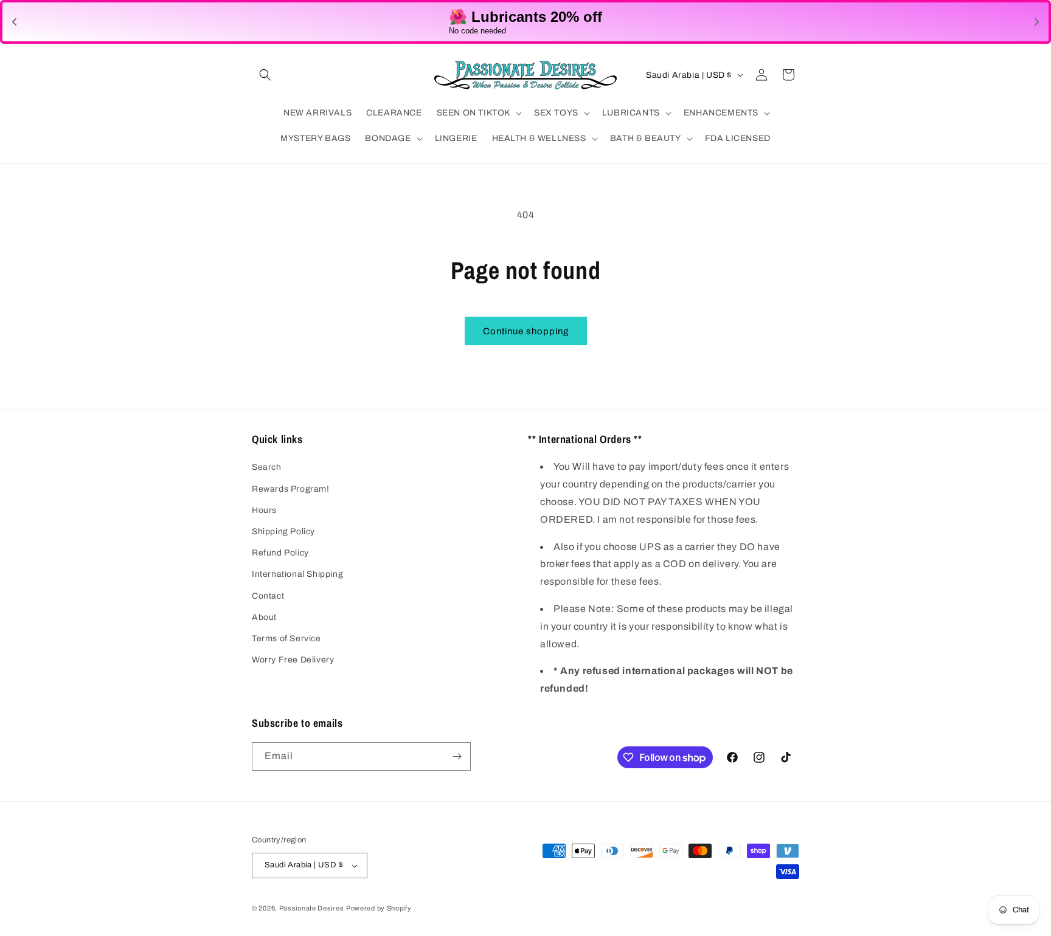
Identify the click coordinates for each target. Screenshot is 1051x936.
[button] (265, 74)
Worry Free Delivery (293, 659)
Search (267, 467)
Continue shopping (526, 331)
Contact (268, 595)
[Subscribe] (456, 756)
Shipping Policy (283, 531)
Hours (264, 510)
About (264, 617)
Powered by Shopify (379, 908)
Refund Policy (280, 552)
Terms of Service (286, 638)
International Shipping (297, 574)
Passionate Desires (311, 908)
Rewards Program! (291, 489)
